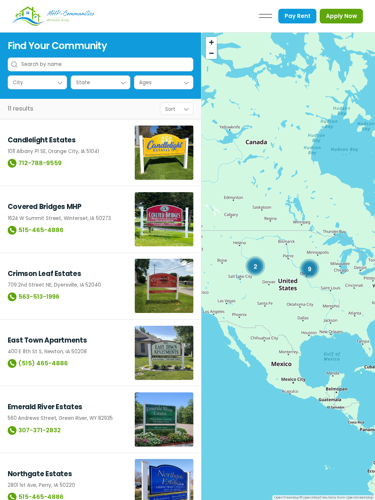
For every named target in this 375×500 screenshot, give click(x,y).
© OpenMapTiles (313, 497)
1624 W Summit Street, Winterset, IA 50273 (59, 218)
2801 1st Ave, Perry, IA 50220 (41, 485)
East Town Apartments (47, 340)
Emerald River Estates (45, 407)
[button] (255, 266)
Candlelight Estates (42, 140)
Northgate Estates (40, 474)
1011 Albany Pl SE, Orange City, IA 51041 (53, 151)
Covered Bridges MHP (45, 206)
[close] (265, 16)
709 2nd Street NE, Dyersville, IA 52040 (54, 284)
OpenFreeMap (286, 497)
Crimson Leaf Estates (44, 273)
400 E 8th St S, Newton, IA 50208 (47, 351)
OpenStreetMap (359, 497)
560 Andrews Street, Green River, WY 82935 (60, 418)
